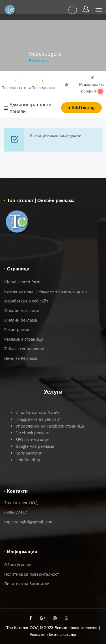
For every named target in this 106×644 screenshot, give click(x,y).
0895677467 (15, 512)
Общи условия (18, 564)
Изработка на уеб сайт (26, 301)
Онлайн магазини (21, 310)
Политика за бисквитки (26, 583)
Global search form (22, 281)
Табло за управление (25, 348)
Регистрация (16, 329)
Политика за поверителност (31, 574)
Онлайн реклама (20, 320)
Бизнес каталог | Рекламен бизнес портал (45, 291)
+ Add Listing (81, 107)
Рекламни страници (23, 339)
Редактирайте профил (92, 88)
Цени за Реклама (20, 358)
